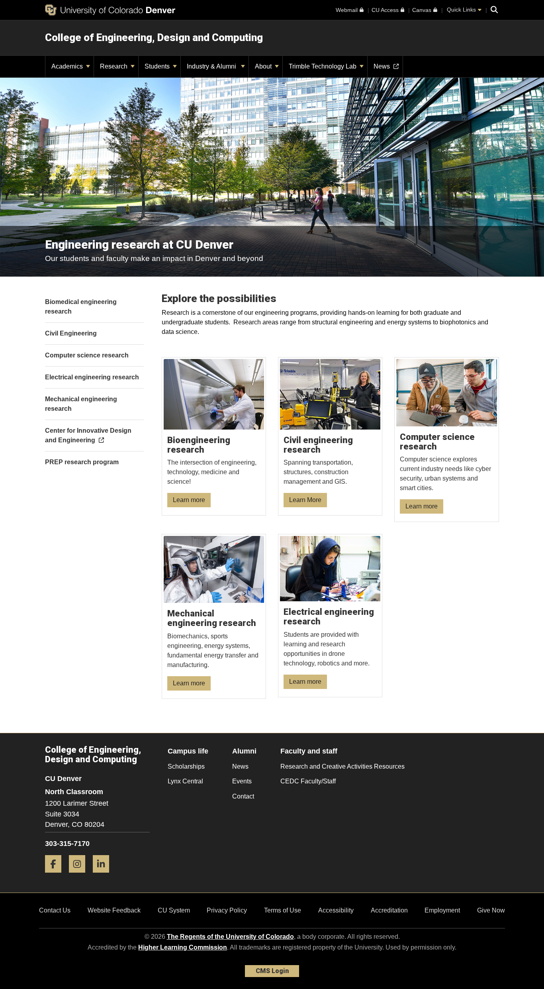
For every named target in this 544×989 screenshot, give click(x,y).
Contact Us (54, 910)
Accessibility (336, 910)
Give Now (491, 910)
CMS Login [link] (272, 971)
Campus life (188, 751)
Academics (67, 66)
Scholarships (186, 766)
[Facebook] (56, 875)
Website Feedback (114, 910)
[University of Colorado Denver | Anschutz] (110, 10)
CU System (174, 910)
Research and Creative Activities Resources (342, 766)
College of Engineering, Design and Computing (154, 37)
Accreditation (389, 910)
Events (242, 781)
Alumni (244, 751)
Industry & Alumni (213, 66)
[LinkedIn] (104, 875)
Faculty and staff (308, 751)
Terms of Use (282, 910)
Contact (243, 796)
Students (158, 66)
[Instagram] (80, 875)
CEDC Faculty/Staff (308, 781)
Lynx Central (185, 781)
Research (114, 66)
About (264, 66)
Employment (442, 910)
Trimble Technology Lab (323, 66)
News (240, 766)
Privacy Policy (227, 910)
